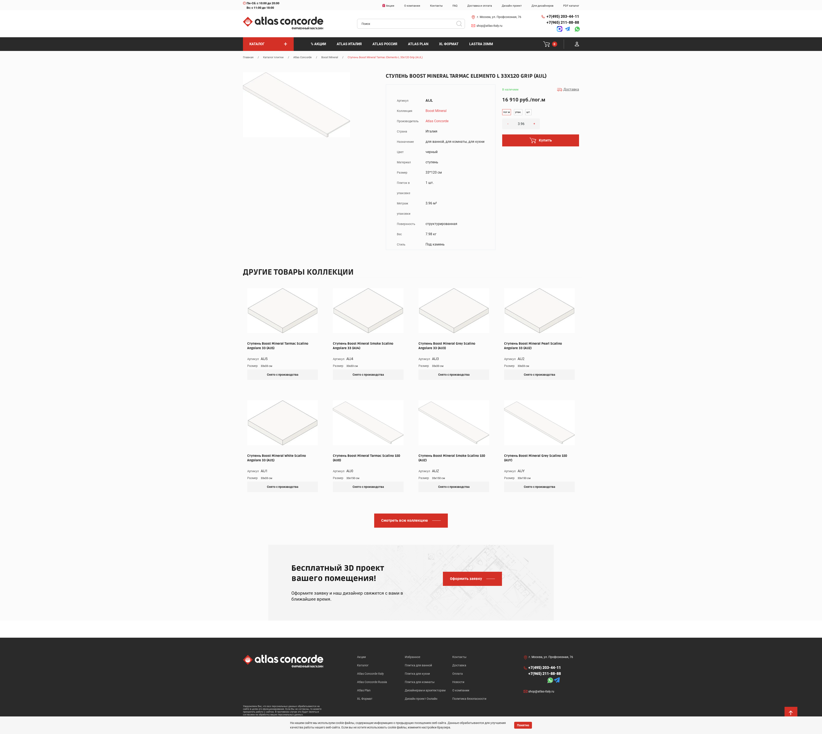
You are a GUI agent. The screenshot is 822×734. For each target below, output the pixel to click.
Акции (361, 657)
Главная (248, 57)
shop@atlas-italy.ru (489, 25)
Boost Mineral (329, 57)
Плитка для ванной (418, 665)
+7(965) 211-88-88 (563, 22)
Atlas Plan (364, 690)
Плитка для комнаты (420, 682)
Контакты (459, 657)
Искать (460, 25)
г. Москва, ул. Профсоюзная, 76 (499, 17)
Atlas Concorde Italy (370, 673)
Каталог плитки (273, 57)
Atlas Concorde (302, 57)
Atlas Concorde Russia (372, 682)
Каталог (363, 665)
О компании (460, 690)
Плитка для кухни (417, 673)
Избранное (412, 657)
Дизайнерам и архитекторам (425, 690)
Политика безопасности (469, 698)
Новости (458, 682)
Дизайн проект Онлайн (421, 698)
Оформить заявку (466, 579)
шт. (528, 112)
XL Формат (364, 698)
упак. (518, 112)
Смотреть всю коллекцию (404, 520)
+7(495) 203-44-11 (563, 16)
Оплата (457, 673)
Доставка (459, 665)
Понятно (523, 725)
